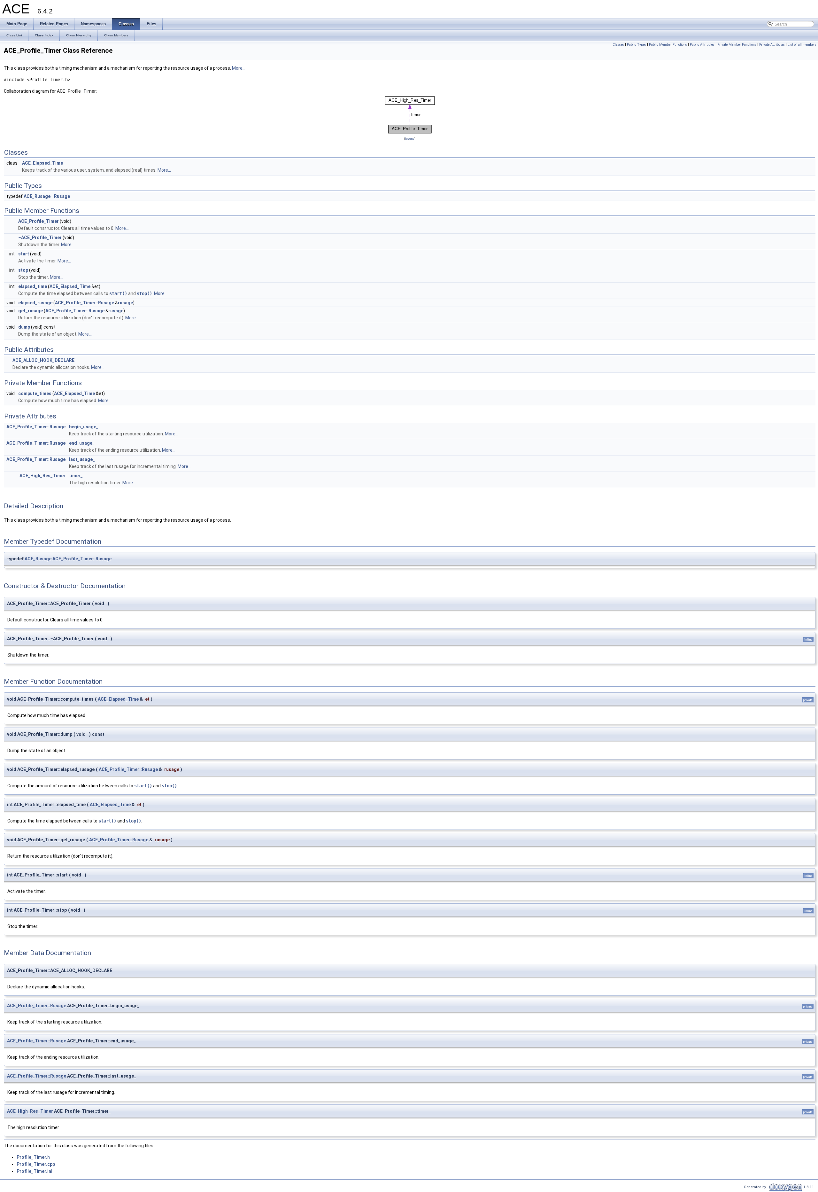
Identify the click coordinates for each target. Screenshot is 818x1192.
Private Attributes (772, 45)
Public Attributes (702, 45)
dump (24, 327)
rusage (125, 302)
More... (238, 68)
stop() (144, 293)
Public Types (636, 45)
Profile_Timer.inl (34, 1171)
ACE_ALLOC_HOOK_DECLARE (43, 360)
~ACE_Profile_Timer (40, 237)
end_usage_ (82, 443)
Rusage (62, 196)
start (23, 253)
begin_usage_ (83, 426)
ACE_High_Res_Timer (42, 475)
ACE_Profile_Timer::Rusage (84, 302)
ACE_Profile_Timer (38, 221)
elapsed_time (32, 286)
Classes (618, 45)
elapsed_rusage (35, 302)
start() (118, 293)
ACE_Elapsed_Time (42, 163)
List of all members (802, 45)
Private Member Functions (736, 45)
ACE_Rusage (37, 196)
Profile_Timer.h (33, 1157)
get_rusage (30, 310)
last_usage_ (82, 459)
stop (23, 270)
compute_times (34, 393)
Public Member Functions (668, 45)
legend (409, 138)
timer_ (76, 475)
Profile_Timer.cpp (36, 1164)
